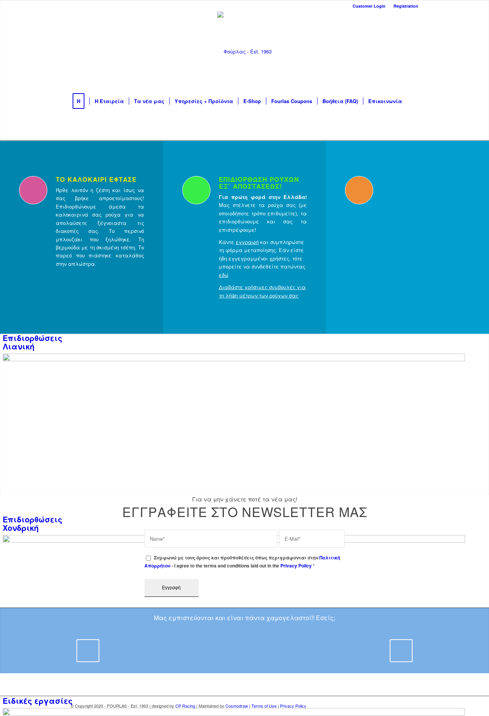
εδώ (223, 274)
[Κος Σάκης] (259, 659)
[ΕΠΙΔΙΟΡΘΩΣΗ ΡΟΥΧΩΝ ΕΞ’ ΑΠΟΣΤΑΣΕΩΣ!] (196, 190)
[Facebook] (366, 51)
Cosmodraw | (238, 706)
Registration (405, 6)
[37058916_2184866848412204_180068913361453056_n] (178, 659)
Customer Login (369, 6)
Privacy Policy (296, 565)
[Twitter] (401, 51)
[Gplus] (412, 51)
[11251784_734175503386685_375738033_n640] (299, 659)
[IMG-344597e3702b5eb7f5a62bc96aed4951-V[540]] (218, 659)
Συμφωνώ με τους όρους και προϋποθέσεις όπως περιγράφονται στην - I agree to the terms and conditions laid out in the (242, 561)
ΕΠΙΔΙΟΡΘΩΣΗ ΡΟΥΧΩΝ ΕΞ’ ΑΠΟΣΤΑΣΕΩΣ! (259, 183)
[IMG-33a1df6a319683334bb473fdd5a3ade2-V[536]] (340, 659)
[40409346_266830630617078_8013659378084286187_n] (137, 659)
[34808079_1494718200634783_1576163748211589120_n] (380, 659)
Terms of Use (264, 706)
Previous (87, 650)
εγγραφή (247, 242)
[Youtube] (389, 51)
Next (401, 650)
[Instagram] (378, 51)
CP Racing (185, 706)
